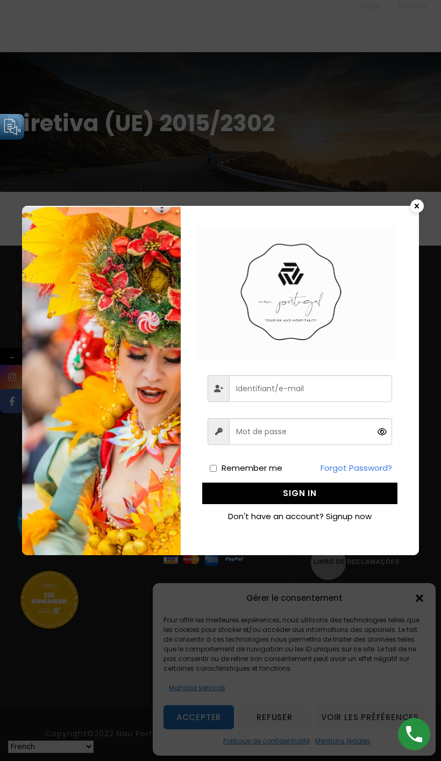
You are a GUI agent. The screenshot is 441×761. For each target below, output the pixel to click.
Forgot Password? (356, 467)
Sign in (300, 493)
